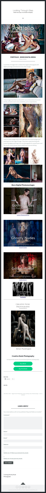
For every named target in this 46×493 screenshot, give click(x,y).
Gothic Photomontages (23, 215)
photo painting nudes (27, 393)
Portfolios (25, 59)
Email (6, 438)
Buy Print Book (23, 369)
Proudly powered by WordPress (15, 490)
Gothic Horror (23, 280)
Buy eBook (23, 363)
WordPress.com (34, 490)
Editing (20, 59)
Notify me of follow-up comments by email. (16, 453)
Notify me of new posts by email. (13, 458)
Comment (7, 415)
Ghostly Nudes (23, 247)
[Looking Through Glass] (23, 10)
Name (6, 431)
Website (6, 444)
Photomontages (35, 393)
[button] (11, 110)
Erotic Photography (19, 393)
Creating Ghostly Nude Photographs (10, 475)
